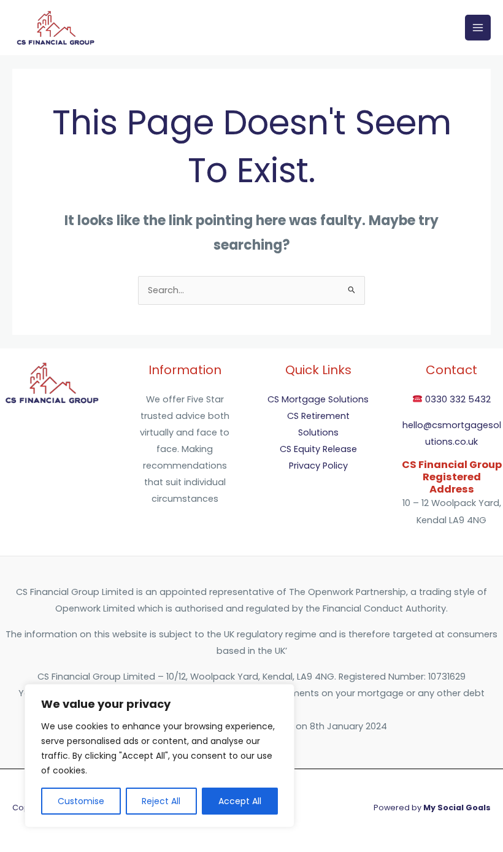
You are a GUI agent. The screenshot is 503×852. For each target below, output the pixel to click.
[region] (159, 755)
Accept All (239, 801)
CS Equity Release (318, 449)
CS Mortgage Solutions (318, 399)
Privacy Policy (318, 465)
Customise (81, 801)
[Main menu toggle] (478, 27)
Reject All (161, 801)
